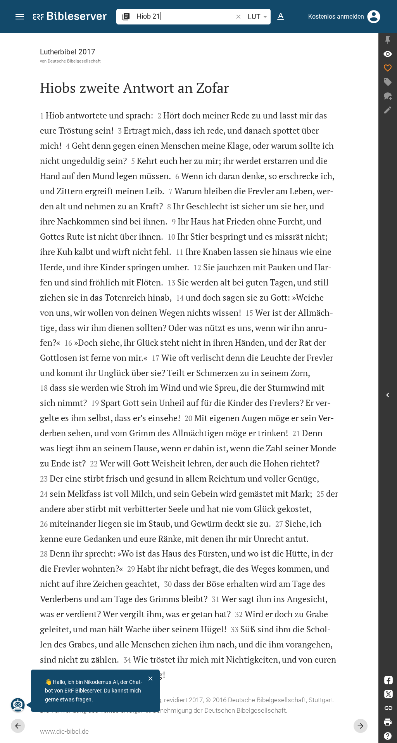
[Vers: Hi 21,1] (387, 54)
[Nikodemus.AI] (18, 705)
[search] (185, 16)
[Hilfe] (387, 736)
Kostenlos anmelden (336, 16)
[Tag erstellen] (387, 82)
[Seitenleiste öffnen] (387, 395)
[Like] (387, 68)
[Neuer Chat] (387, 96)
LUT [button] (254, 16)
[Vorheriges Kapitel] (18, 726)
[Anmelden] (373, 16)
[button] (20, 17)
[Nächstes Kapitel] (361, 726)
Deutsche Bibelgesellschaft (74, 61)
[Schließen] (150, 678)
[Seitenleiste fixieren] (387, 40)
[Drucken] (387, 722)
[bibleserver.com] (70, 17)
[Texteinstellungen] (280, 16)
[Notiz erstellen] (387, 110)
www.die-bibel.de (64, 731)
